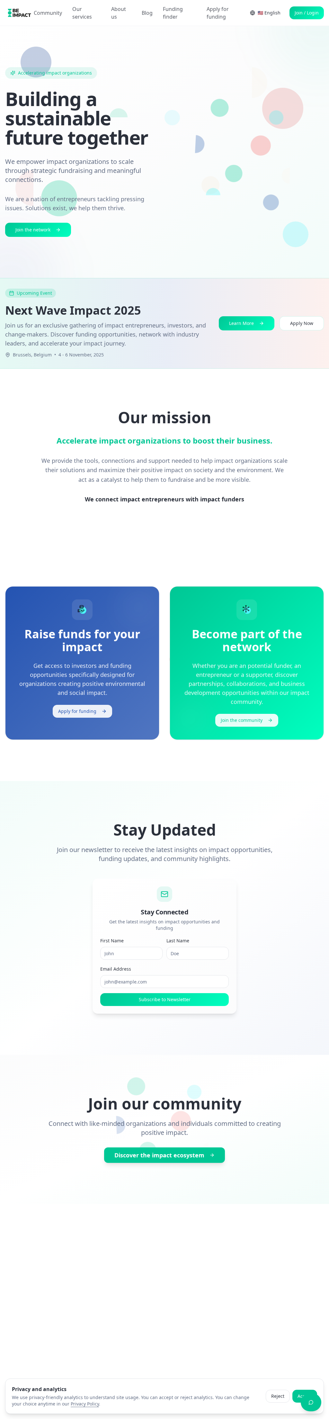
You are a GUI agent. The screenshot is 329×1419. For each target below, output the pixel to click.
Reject (277, 1396)
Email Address (115, 969)
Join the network (32, 230)
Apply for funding (218, 12)
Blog (147, 12)
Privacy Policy (85, 1404)
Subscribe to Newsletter (165, 999)
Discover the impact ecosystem (159, 1155)
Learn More (241, 323)
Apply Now (301, 323)
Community (48, 12)
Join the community (241, 720)
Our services (82, 12)
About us (118, 12)
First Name (112, 941)
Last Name (177, 941)
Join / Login (307, 13)
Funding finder (173, 12)
